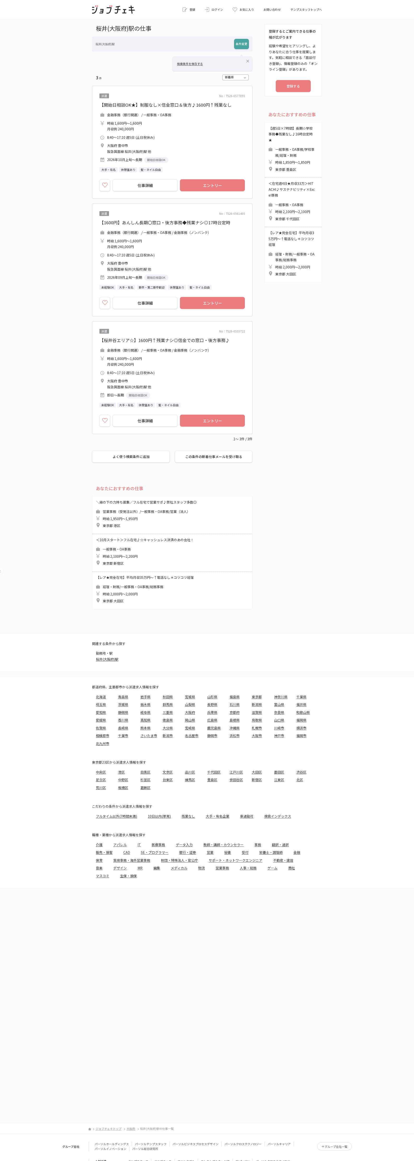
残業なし (188, 816)
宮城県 (190, 696)
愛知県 (101, 712)
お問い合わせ (272, 9)
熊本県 (145, 728)
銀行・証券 (187, 852)
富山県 (279, 704)
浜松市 (235, 735)
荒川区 (101, 787)
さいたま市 (148, 735)
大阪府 (190, 712)
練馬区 (190, 779)
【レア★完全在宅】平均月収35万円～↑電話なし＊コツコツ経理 (145, 589)
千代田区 (214, 772)
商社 (291, 867)
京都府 (235, 712)
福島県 (235, 696)
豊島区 (212, 779)
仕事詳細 (145, 185)
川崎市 (279, 728)
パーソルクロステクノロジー (243, 1144)
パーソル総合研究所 (145, 1149)
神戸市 (279, 735)
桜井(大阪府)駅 (107, 659)
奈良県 (279, 712)
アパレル (120, 844)
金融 (296, 852)
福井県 (301, 704)
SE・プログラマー (154, 852)
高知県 (145, 720)
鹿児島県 (214, 728)
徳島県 (168, 720)
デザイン (120, 867)
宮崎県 (190, 728)
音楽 (99, 867)
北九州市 (102, 743)
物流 (201, 867)
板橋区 (123, 787)
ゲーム (272, 867)
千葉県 (301, 696)
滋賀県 (257, 712)
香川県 (123, 720)
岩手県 (145, 696)
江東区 (279, 779)
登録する (293, 86)
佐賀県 (101, 728)
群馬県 (168, 704)
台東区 (168, 779)
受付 (245, 852)
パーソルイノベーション (110, 1149)
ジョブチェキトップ (108, 1128)
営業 (210, 852)
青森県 (123, 696)
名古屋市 (191, 735)
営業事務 (222, 867)
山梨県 (190, 704)
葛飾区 (145, 787)
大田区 (257, 772)
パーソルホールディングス (112, 1144)
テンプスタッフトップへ (306, 9)
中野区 (123, 779)
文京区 (168, 772)
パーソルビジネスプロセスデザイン (195, 1144)
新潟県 (257, 704)
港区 (121, 772)
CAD (126, 852)
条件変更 (241, 44)
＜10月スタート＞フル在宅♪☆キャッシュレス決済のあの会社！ (145, 551)
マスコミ (102, 875)
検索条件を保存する (190, 64)
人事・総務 (248, 867)
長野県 (212, 704)
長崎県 (123, 728)
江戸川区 (236, 772)
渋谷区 (301, 772)
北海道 (101, 696)
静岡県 (123, 712)
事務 (257, 844)
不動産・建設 (283, 860)
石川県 (235, 704)
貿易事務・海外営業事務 (131, 860)
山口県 (279, 720)
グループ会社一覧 (336, 1146)
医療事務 (158, 844)
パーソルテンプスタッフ (151, 1144)
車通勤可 (246, 816)
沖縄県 (235, 728)
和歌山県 (303, 712)
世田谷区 (236, 779)
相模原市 (102, 735)
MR (140, 867)
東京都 (257, 696)
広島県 (212, 720)
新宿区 (257, 779)
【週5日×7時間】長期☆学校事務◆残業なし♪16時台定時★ (292, 149)
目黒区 (145, 772)
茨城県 (123, 704)
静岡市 (212, 735)
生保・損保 (128, 875)
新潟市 (168, 735)
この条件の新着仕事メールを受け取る (213, 456)
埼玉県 (101, 704)
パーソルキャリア (279, 1144)
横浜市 (301, 728)
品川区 (190, 772)
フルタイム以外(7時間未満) (116, 816)
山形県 (212, 696)
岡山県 (190, 720)
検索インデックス (277, 816)
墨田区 (279, 772)
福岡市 (301, 735)
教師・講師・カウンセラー (223, 844)
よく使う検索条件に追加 (131, 456)
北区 (299, 779)
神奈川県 (281, 696)
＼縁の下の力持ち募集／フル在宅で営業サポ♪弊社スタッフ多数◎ (146, 514)
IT (139, 844)
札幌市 (257, 728)
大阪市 (257, 735)
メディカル (179, 867)
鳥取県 (257, 720)
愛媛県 (101, 720)
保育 (99, 860)
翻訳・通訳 (280, 844)
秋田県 (168, 696)
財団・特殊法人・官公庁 (179, 860)
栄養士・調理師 (271, 852)
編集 (156, 867)
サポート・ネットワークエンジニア (235, 860)
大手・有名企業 (217, 816)
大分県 (168, 728)
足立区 (101, 779)
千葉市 (123, 735)
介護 (99, 844)
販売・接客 (104, 852)
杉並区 (145, 779)
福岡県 (301, 720)
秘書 (227, 852)
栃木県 (145, 704)
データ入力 (184, 844)
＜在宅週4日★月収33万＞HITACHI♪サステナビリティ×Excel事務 (292, 201)
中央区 (101, 772)
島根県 (235, 720)
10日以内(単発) (159, 816)
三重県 (168, 712)
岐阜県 (145, 712)
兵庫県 (212, 712)
